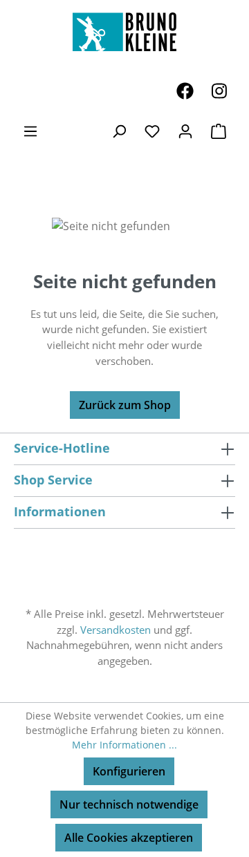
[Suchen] (119, 130)
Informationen (60, 511)
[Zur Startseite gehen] (124, 31)
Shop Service (53, 479)
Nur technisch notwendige (129, 804)
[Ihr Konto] (185, 130)
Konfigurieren (129, 771)
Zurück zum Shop (125, 405)
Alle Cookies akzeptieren (128, 837)
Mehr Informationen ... (124, 744)
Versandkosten (115, 630)
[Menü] (30, 130)
